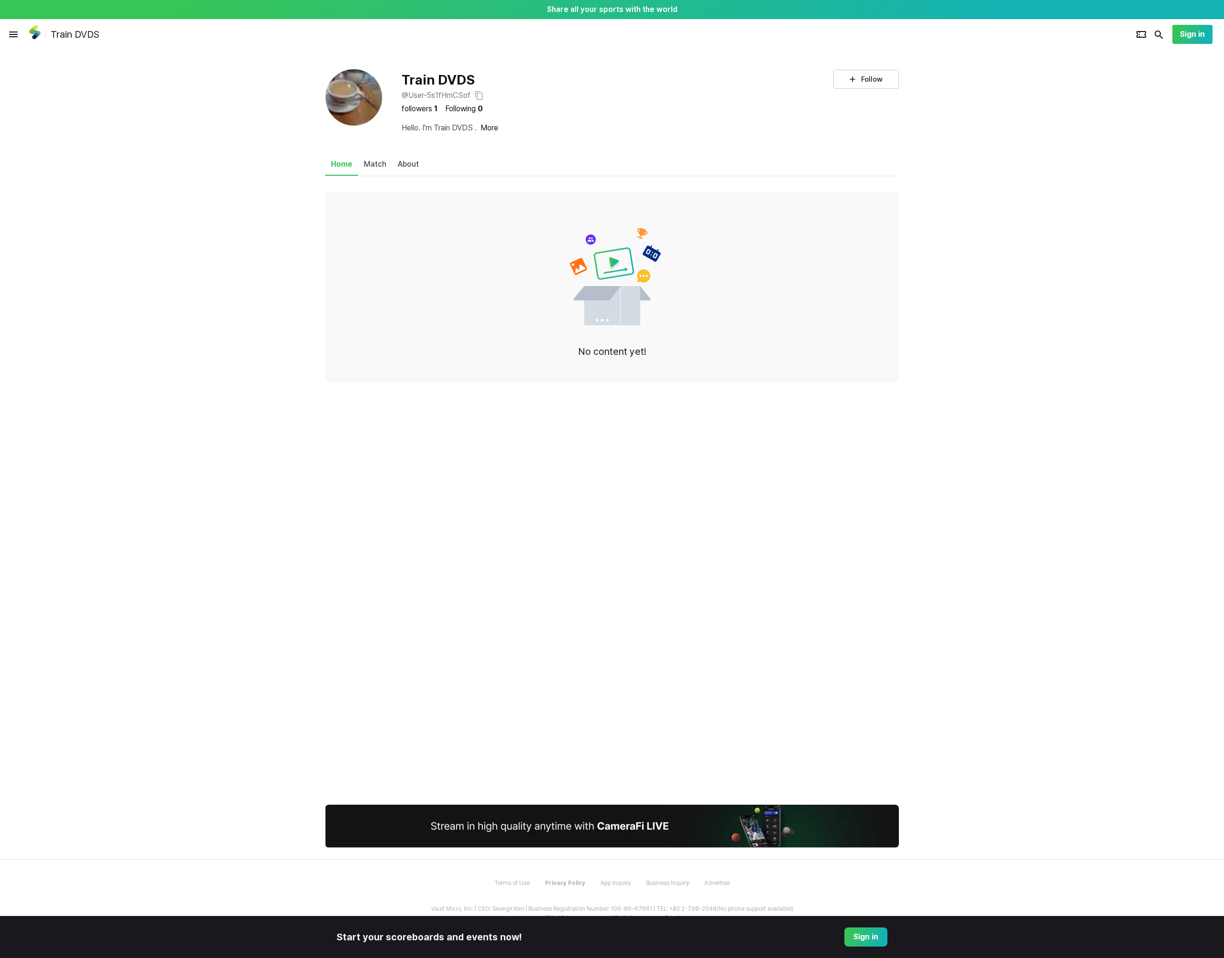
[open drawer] (13, 34)
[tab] (341, 164)
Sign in (1192, 34)
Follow (872, 79)
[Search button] (1159, 34)
